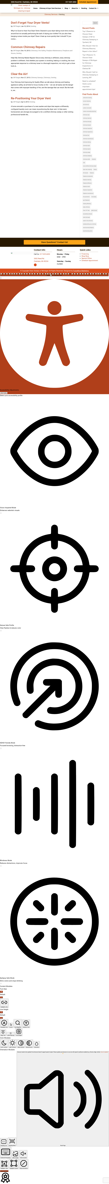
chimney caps (86, 114)
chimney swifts (86, 159)
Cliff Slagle (16, 26)
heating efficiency (87, 203)
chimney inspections (88, 131)
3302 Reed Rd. (39, 259)
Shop (66, 8)
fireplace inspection (87, 190)
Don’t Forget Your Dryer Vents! (30, 22)
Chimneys (34, 50)
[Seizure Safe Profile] (1, 631)
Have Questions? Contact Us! (54, 242)
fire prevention (86, 196)
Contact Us (92, 8)
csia (84, 162)
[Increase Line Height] (1, 1012)
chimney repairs (86, 149)
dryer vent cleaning (87, 169)
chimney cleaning (87, 118)
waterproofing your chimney (89, 224)
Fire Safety (42, 50)
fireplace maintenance (88, 193)
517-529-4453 (71, 2)
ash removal (86, 104)
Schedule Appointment (87, 2)
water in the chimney (88, 220)
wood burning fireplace (88, 227)
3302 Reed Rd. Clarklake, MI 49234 (24, 2)
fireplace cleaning (87, 179)
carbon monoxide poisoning (89, 111)
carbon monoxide (87, 108)
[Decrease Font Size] (1, 997)
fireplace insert (86, 186)
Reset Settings (4, 1171)
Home (35, 8)
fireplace (92, 172)
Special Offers (86, 258)
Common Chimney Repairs (28, 47)
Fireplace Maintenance (54, 50)
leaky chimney (86, 207)
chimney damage (87, 121)
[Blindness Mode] (1, 866)
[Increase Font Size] (1, 992)
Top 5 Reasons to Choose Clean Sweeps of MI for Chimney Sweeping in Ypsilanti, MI (90, 36)
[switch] (0, 513)
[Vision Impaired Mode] (1, 513)
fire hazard (85, 172)
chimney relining (87, 142)
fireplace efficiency (87, 183)
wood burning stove (87, 231)
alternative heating (87, 97)
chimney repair (86, 145)
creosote (94, 159)
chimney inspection (87, 128)
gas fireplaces (86, 200)
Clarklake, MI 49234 (41, 261)
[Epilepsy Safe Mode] (1, 984)
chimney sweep (86, 152)
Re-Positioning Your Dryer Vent (31, 98)
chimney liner (86, 135)
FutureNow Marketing (81, 271)
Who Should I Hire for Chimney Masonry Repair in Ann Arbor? (90, 48)
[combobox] (54, 274)
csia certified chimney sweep (89, 166)
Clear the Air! (19, 74)
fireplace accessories (88, 176)
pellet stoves (94, 210)
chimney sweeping (87, 155)
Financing (85, 254)
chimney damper (87, 125)
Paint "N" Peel (86, 210)
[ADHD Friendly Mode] (1, 748)
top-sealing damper (87, 214)
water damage (86, 217)
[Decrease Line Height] (1, 1018)
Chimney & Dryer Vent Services (50, 8)
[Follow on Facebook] (35, 265)
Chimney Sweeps (37, 77)
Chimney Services (51, 14)
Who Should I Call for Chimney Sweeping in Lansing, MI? (90, 75)
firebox (95, 169)
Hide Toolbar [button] (4, 393)
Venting (33, 26)
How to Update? (104, 1052)
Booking (84, 8)
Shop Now (85, 256)
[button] (0, 278)
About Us (75, 8)
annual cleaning (87, 101)
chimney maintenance (88, 138)
